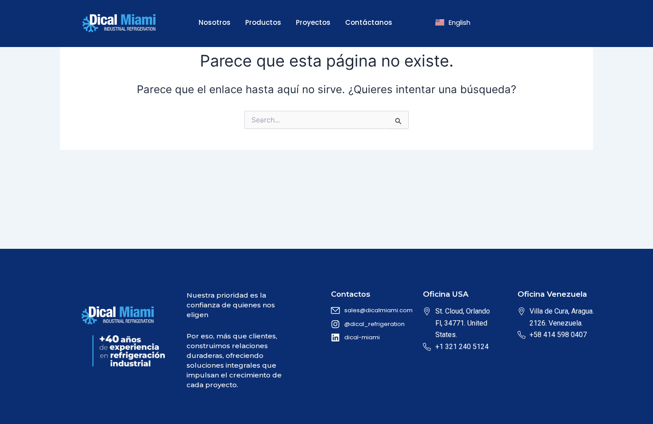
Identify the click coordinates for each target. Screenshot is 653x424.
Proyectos (313, 22)
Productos (263, 22)
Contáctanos (368, 22)
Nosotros (215, 22)
